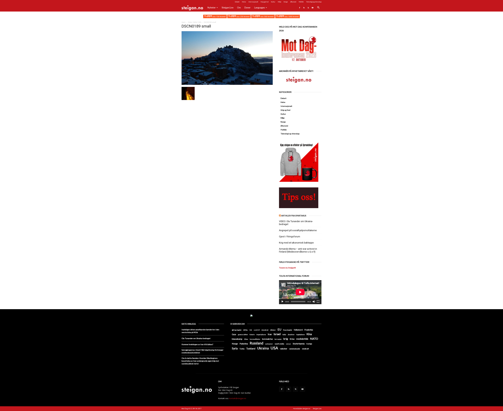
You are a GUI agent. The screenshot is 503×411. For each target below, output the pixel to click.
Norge (286, 2)
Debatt (237, 2)
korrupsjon (278, 339)
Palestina (244, 343)
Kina (309, 334)
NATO (314, 338)
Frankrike (308, 330)
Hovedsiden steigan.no (301, 408)
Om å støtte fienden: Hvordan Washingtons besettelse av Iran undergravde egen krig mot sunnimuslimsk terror (200, 361)
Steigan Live (227, 7)
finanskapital (287, 330)
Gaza (234, 334)
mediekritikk (302, 339)
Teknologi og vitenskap (313, 2)
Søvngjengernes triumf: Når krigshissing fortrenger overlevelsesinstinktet (202, 351)
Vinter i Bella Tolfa (194, 22)
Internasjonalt (253, 2)
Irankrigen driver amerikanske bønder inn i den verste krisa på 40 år (200, 330)
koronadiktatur (255, 339)
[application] (300, 292)
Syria (235, 348)
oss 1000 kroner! (291, 16)
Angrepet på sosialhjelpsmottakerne (298, 230)
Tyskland (250, 348)
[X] (308, 8)
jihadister (291, 334)
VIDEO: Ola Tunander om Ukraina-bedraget (296, 223)
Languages (259, 7)
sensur (288, 344)
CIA (250, 330)
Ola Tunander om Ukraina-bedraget (196, 338)
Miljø (279, 2)
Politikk (301, 2)
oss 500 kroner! (267, 16)
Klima (246, 339)
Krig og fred (265, 2)
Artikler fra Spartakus (293, 215)
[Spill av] (282, 301)
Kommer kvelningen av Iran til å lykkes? (197, 344)
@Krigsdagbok (236, 330)
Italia (284, 335)
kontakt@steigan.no (237, 398)
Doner (247, 7)
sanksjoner (269, 344)
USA (274, 348)
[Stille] (314, 301)
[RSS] (304, 8)
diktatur (273, 330)
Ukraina (263, 348)
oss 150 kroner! (219, 16)
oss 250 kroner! (243, 16)
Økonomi (293, 2)
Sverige (309, 344)
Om (239, 7)
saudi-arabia (279, 344)
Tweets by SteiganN (287, 268)
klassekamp (237, 339)
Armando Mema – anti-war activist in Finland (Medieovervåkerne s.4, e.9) (298, 250)
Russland (256, 343)
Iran (270, 334)
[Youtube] (313, 8)
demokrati (264, 330)
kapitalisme (300, 335)
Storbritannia (299, 343)
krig (285, 338)
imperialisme (261, 335)
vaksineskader (294, 349)
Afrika (245, 330)
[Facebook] (300, 8)
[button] (318, 8)
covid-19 (257, 330)
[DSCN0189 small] (227, 84)
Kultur (273, 2)
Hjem (183, 22)
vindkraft (305, 349)
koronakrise (267, 339)
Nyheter (211, 7)
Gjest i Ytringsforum (289, 236)
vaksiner (283, 348)
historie (252, 334)
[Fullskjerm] (318, 301)
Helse (244, 2)
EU (279, 329)
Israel (277, 334)
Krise (292, 339)
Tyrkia (241, 349)
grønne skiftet (243, 334)
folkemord (298, 330)
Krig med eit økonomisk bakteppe (296, 242)
